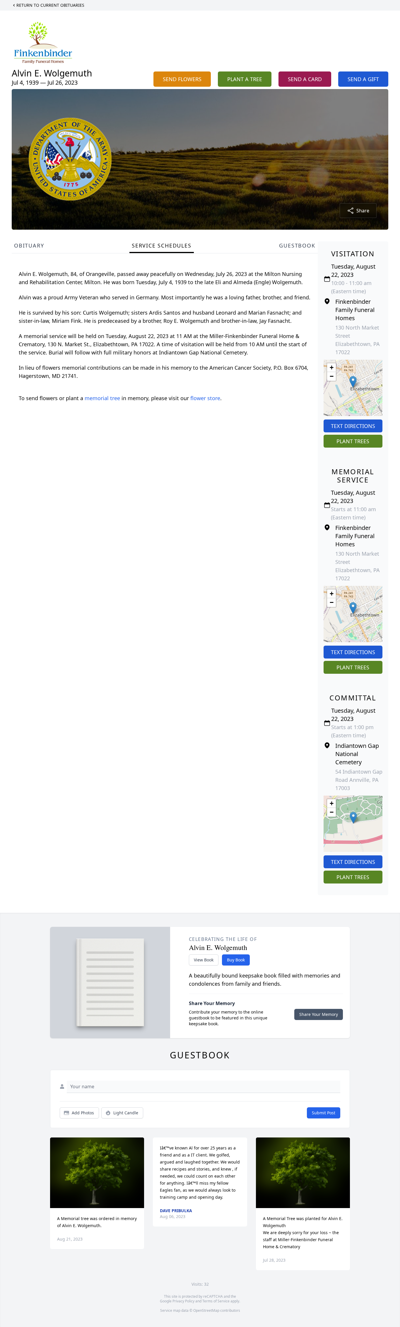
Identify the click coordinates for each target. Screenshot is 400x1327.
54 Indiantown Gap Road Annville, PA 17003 (358, 780)
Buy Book (236, 960)
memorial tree (102, 398)
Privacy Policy (183, 1301)
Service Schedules (162, 245)
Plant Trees (352, 441)
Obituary (29, 245)
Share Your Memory (318, 1014)
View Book (203, 960)
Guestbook (297, 245)
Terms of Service (216, 1301)
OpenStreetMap (206, 1310)
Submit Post (323, 1113)
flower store (205, 398)
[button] (353, 382)
